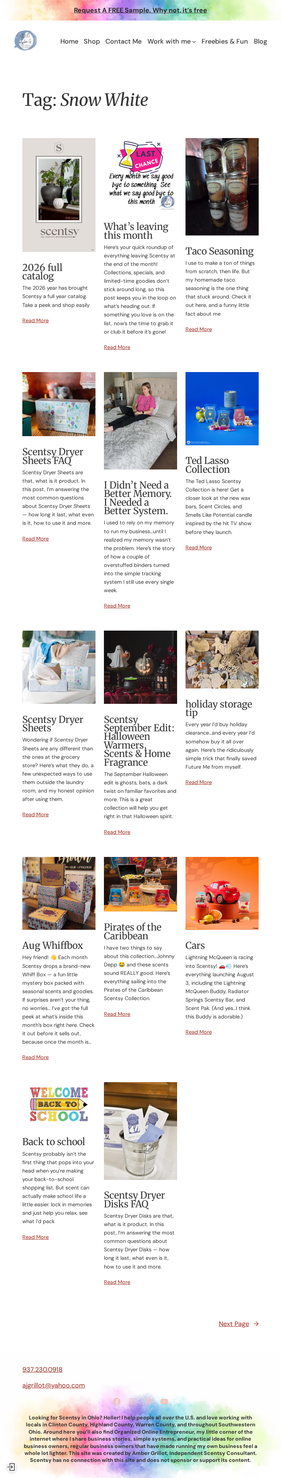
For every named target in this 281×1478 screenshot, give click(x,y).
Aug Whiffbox (52, 945)
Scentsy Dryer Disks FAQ (134, 1199)
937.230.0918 (42, 1369)
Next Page (239, 1323)
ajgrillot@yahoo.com (53, 1385)
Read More (35, 320)
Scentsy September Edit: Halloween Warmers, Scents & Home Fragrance (139, 740)
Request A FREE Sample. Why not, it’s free (140, 10)
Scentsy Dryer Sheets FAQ (52, 456)
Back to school (53, 1141)
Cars (195, 945)
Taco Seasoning (220, 251)
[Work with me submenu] (194, 41)
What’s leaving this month (136, 230)
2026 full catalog (42, 272)
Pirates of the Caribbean (132, 931)
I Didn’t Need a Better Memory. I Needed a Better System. (138, 498)
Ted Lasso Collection (208, 465)
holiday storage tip (219, 708)
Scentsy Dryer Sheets (52, 723)
